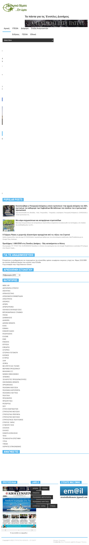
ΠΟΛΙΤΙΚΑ (6, 395)
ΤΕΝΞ (4, 436)
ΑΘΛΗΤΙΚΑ (6, 291)
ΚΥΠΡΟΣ (6, 358)
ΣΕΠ (4, 406)
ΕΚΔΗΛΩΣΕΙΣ (7, 334)
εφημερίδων (24, 533)
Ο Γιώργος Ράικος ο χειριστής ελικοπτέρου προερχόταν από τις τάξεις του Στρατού (36, 235)
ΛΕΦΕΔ (5, 363)
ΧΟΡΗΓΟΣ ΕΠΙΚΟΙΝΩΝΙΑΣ (12, 446)
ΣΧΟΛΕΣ (6, 430)
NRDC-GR (6, 285)
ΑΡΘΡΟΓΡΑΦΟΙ (8, 307)
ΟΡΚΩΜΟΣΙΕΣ (8, 385)
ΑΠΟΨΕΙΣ (6, 301)
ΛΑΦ (4, 361)
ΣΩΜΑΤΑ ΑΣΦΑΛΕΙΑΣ (10, 433)
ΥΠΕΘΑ (15, 28)
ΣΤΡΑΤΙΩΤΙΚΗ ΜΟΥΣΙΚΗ (11, 417)
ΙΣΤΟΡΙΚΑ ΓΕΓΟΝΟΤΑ (10, 352)
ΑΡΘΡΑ (5, 304)
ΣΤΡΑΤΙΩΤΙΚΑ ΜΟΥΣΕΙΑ (11, 412)
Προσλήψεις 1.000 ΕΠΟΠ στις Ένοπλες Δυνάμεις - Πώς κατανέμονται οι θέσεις (34, 243)
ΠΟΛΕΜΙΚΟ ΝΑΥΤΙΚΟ (10, 393)
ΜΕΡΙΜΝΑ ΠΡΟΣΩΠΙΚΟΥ (11, 369)
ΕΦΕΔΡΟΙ (6, 347)
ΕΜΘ (4, 339)
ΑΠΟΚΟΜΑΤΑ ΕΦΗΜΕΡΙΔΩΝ (13, 296)
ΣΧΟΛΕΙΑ (6, 428)
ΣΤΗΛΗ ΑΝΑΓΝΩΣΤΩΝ (10, 409)
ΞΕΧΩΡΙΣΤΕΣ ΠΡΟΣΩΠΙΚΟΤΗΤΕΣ (14, 379)
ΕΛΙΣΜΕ (5, 336)
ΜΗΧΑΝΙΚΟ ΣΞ (8, 371)
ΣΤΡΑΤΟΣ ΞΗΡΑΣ (9, 422)
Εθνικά (33, 34)
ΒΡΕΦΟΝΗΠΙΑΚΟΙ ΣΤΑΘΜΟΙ (13, 312)
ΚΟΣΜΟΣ (6, 355)
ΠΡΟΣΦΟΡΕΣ (7, 398)
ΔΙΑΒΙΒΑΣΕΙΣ (7, 318)
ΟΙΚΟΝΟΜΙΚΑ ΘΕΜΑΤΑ (11, 382)
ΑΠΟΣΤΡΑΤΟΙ (7, 299)
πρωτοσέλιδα (15, 533)
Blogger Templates (59, 540)
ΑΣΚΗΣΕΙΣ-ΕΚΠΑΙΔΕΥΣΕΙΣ (12, 310)
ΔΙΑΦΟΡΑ (6, 320)
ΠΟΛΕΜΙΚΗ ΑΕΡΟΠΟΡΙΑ (11, 390)
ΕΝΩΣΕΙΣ (6, 342)
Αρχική (7, 28)
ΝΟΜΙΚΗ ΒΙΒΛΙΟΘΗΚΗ (11, 374)
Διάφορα (25, 28)
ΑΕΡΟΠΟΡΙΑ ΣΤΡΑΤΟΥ (11, 288)
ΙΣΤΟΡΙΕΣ (6, 350)
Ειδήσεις (15, 34)
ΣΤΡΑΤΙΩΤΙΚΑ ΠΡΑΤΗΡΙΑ (11, 414)
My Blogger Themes (80, 542)
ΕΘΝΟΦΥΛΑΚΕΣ (8, 331)
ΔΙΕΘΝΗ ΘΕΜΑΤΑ (9, 323)
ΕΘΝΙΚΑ (5, 328)
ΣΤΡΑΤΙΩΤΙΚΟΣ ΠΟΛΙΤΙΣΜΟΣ (13, 420)
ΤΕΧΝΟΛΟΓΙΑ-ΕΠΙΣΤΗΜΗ (12, 438)
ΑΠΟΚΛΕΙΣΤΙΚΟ (8, 293)
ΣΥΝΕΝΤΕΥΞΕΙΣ (8, 425)
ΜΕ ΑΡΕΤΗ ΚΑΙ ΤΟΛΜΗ (11, 366)
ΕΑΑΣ (5, 326)
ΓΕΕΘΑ (25, 34)
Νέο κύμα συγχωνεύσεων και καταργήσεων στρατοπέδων (38, 220)
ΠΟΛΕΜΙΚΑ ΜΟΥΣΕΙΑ (10, 387)
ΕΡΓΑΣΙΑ (6, 344)
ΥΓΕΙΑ (5, 441)
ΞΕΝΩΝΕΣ (6, 377)
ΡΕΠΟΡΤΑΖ (7, 404)
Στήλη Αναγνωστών (39, 28)
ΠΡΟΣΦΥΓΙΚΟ (7, 401)
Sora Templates (66, 542)
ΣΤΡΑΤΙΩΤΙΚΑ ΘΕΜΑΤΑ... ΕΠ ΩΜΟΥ (25, 540)
